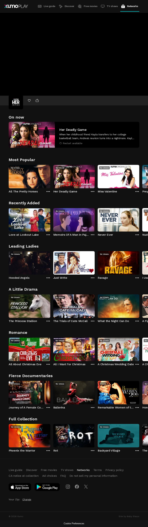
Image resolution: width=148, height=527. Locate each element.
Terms (97, 470)
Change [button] (26, 499)
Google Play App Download (47, 487)
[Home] (16, 6)
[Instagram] (68, 486)
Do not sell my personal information (93, 475)
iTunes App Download (20, 487)
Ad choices (49, 475)
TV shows (112, 6)
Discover (69, 6)
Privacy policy (114, 470)
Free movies (90, 6)
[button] (74, 135)
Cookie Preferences (74, 523)
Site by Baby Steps (129, 516)
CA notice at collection (24, 475)
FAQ (63, 475)
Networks (132, 6)
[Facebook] (77, 486)
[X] (86, 486)
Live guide (49, 6)
